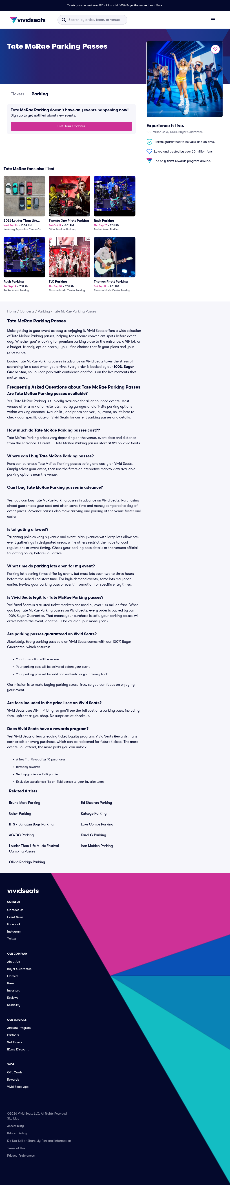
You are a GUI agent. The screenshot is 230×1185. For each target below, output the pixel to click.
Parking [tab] (39, 94)
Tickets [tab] (17, 94)
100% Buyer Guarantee (133, 5)
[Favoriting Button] (215, 49)
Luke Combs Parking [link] (97, 824)
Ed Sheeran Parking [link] (96, 803)
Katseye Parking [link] (93, 814)
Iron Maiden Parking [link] (97, 846)
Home (11, 311)
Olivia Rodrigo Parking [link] (27, 862)
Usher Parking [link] (20, 814)
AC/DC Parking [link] (21, 835)
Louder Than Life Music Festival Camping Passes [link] (34, 848)
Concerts (27, 311)
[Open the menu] (213, 19)
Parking (44, 311)
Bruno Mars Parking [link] (24, 803)
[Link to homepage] (29, 19)
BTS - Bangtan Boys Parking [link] (31, 824)
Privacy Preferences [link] (21, 1155)
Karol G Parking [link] (93, 835)
